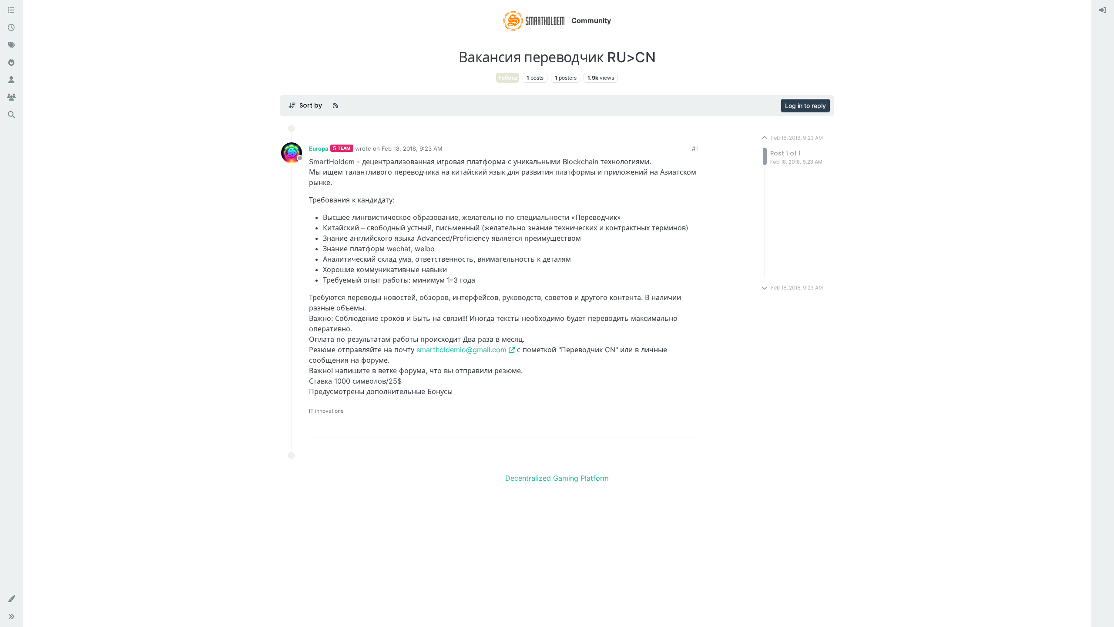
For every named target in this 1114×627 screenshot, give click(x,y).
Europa (319, 148)
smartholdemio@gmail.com (461, 349)
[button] (11, 599)
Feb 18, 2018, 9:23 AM (412, 148)
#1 (695, 148)
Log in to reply (805, 105)
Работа (507, 77)
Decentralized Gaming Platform (557, 478)
